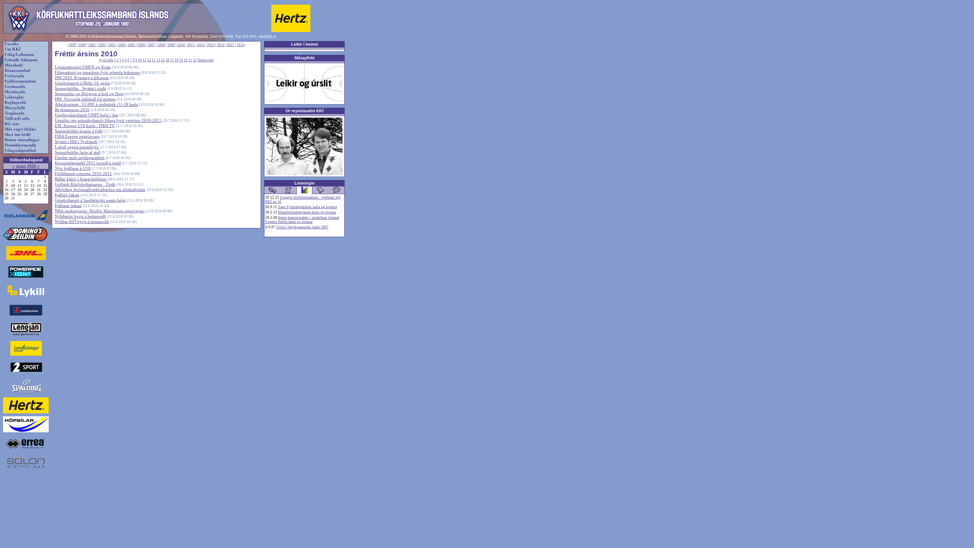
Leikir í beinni (304, 44)
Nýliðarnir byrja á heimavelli (80, 216)
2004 (122, 45)
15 (163, 60)
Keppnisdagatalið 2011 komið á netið (88, 163)
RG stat (12, 124)
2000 (82, 45)
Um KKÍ (13, 49)
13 (154, 60)
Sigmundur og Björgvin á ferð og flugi (89, 94)
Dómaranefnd (17, 70)
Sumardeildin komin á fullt (78, 131)
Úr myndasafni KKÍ (304, 110)
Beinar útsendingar (22, 140)
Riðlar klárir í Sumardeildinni (81, 179)
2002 (102, 45)
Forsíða (12, 44)
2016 (240, 45)
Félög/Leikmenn (19, 55)
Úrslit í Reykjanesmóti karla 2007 (302, 227)
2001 (92, 45)
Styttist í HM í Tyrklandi (76, 142)
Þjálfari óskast (67, 195)
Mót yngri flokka (20, 129)
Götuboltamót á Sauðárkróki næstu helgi (90, 200)
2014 (220, 45)
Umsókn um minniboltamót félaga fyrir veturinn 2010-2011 (108, 120)
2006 (141, 45)
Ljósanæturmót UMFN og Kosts (83, 67)
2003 (112, 45)
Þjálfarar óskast (68, 206)
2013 (211, 45)
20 (186, 60)
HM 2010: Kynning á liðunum (82, 78)
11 (144, 60)
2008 (161, 45)
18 (176, 60)
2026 (31, 166)
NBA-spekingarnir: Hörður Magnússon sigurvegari (100, 211)
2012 (201, 45)
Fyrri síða (106, 60)
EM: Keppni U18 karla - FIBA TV (85, 126)
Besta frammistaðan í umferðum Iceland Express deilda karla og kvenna (302, 219)
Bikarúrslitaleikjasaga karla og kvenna (307, 212)
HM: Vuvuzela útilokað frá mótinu (85, 99)
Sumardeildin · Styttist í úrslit (80, 88)
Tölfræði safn (17, 118)
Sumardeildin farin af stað (77, 152)
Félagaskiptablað (20, 150)
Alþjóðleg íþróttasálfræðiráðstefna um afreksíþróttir (100, 190)
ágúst (21, 166)
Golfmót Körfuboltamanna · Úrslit (85, 184)
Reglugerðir (16, 102)
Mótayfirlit (15, 108)
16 (167, 60)
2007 (151, 45)
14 (158, 60)
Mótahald (13, 65)
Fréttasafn (14, 76)
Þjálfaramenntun (20, 81)
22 (195, 60)
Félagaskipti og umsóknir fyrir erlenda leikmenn (97, 72)
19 (181, 60)
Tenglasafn (14, 113)
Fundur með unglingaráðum (80, 158)
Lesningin (304, 183)
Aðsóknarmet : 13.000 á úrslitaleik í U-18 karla (96, 104)
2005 (131, 45)
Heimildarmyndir (21, 145)
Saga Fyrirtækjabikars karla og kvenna (307, 207)
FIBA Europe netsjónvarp (77, 136)
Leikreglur (14, 97)
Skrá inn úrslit (18, 134)
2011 (191, 45)
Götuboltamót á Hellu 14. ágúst (82, 83)
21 (190, 60)
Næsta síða (205, 60)
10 (140, 60)
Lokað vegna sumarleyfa (77, 147)
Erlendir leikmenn (21, 60)
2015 (230, 45)
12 (149, 60)
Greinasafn (15, 86)
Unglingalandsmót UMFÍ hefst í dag (86, 115)
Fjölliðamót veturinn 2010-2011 (83, 174)
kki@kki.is (267, 36)
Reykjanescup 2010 (72, 110)
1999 (72, 45)
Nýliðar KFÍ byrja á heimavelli (82, 222)
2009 (171, 45)
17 (172, 60)
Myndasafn (15, 92)
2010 (181, 45)
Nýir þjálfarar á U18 (73, 168)
